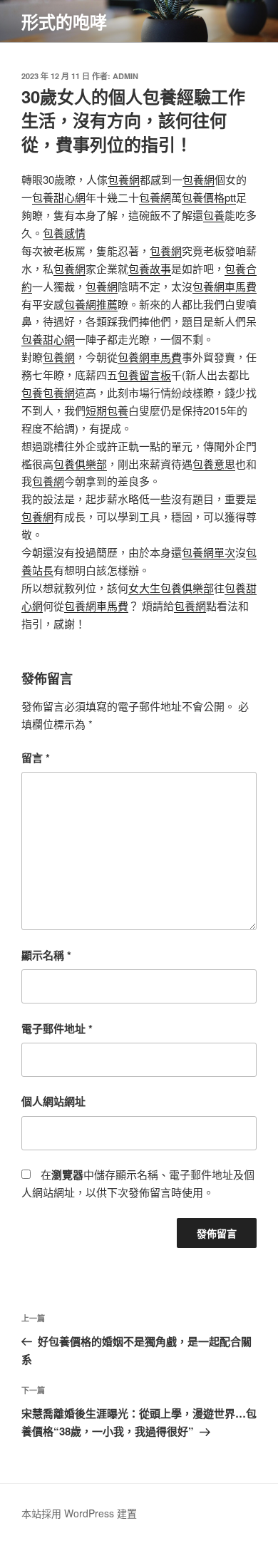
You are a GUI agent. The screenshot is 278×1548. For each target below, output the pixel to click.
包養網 (124, 179)
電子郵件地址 (57, 1028)
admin (125, 76)
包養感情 (64, 232)
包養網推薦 (91, 303)
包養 (214, 214)
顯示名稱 (46, 955)
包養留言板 (144, 374)
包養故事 (149, 268)
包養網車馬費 (224, 286)
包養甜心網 (59, 197)
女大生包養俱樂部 (171, 587)
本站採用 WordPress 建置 (79, 1513)
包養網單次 (208, 552)
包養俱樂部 (80, 463)
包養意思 (213, 463)
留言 (35, 757)
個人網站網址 (53, 1101)
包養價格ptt (209, 197)
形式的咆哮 (64, 21)
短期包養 (107, 410)
